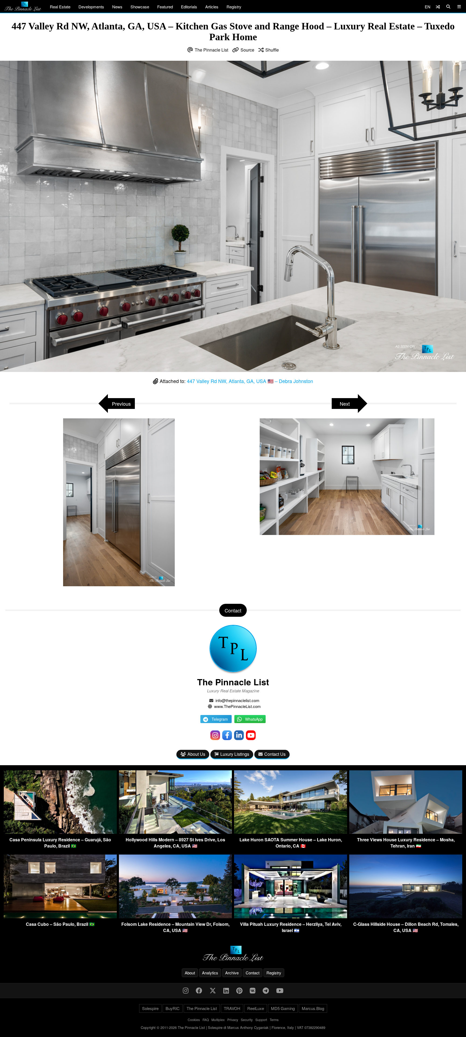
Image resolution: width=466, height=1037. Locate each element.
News (117, 6)
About (190, 972)
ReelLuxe (255, 1008)
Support (261, 1019)
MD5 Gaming (283, 1008)
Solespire (150, 1008)
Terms (274, 1019)
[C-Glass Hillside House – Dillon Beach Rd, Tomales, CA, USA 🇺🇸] (405, 916)
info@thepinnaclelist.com (237, 700)
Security (247, 1019)
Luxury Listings (234, 754)
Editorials (189, 6)
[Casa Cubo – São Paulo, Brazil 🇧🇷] (60, 916)
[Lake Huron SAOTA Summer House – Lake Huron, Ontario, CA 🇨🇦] (290, 832)
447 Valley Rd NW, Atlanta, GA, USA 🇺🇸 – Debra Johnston (250, 380)
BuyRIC (173, 1008)
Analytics (210, 972)
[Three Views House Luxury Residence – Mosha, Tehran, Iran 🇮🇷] (405, 832)
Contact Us (275, 754)
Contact (252, 972)
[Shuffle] (438, 6)
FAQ (206, 1019)
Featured (165, 6)
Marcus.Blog (313, 1008)
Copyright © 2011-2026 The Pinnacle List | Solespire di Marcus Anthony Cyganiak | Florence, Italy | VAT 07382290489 (233, 1027)
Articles (211, 6)
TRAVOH (232, 1008)
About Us (196, 754)
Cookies (194, 1019)
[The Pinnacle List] (233, 954)
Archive (232, 972)
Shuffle (272, 50)
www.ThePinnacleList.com (237, 706)
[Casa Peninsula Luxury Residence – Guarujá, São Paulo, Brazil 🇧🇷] (60, 832)
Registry (234, 6)
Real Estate (60, 6)
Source (247, 50)
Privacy (232, 1019)
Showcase (140, 6)
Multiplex (218, 1019)
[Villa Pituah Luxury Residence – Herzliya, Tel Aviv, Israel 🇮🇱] (290, 916)
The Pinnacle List (211, 50)
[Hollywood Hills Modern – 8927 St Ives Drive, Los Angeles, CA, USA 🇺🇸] (175, 832)
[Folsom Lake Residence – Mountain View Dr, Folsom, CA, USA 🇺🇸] (175, 916)
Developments (91, 6)
